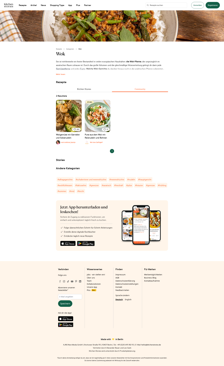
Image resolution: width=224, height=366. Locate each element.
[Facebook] (60, 281)
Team (89, 281)
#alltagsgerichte (65, 179)
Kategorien (70, 49)
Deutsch (119, 299)
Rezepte (59, 49)
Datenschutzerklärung (125, 281)
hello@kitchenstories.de (151, 344)
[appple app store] (68, 243)
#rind (71, 191)
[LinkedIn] (80, 281)
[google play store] (86, 243)
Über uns (91, 277)
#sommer (62, 191)
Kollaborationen (94, 284)
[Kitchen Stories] (8, 5)
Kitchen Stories (84, 89)
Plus (91, 290)
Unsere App (92, 287)
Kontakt (119, 287)
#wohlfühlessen (65, 185)
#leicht (80, 191)
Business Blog (150, 277)
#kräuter (139, 185)
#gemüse (150, 185)
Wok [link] (80, 49)
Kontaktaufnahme (152, 281)
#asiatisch (106, 185)
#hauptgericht (144, 179)
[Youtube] (72, 281)
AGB (117, 277)
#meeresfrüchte (116, 179)
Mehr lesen (60, 74)
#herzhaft (118, 185)
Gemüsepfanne (63, 68)
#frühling (162, 185)
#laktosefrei (80, 185)
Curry (82, 68)
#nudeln (131, 179)
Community (140, 89)
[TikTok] (68, 281)
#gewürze (94, 185)
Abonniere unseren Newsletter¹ (66, 288)
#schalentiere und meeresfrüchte (91, 179)
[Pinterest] (76, 281)
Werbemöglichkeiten (153, 274)
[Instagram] (64, 281)
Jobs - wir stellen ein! (96, 274)
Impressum (120, 274)
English (128, 299)
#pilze (129, 185)
